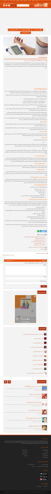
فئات (33, 247)
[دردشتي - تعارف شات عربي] (44, 473)
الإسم (45, 276)
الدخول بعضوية (25, 30)
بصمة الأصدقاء (45, 457)
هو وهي (29, 1)
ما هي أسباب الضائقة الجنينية (34, 410)
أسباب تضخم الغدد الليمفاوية (41, 253)
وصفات (33, 1)
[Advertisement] (25, 18)
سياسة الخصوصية (31, 464)
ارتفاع (43, 247)
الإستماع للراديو (13, 30)
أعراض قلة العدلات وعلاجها (35, 394)
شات (8, 1)
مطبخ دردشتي (45, 455)
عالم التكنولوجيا (45, 454)
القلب (29, 226)
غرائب (11, 1)
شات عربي (4, 1)
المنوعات (42, 249)
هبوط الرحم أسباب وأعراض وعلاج (33, 402)
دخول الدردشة (37, 30)
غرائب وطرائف (24, 454)
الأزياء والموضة (45, 450)
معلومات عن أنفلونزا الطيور (9, 255)
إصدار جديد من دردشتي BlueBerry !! (33, 386)
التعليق (44, 264)
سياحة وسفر (25, 452)
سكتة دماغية (41, 189)
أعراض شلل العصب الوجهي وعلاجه (33, 418)
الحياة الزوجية (24, 450)
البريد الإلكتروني (43, 281)
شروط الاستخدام (45, 464)
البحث (13, 5)
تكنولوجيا (17, 1)
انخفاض (40, 247)
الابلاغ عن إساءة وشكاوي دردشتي (42, 466)
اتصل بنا (33, 466)
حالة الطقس (25, 33)
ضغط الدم (36, 247)
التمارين (22, 146)
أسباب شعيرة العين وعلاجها (35, 426)
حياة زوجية (25, 1)
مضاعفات (30, 247)
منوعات (37, 1)
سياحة (14, 1)
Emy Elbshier (38, 60)
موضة (21, 1)
